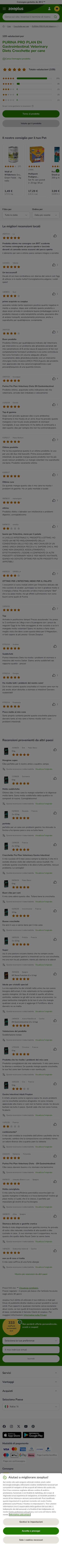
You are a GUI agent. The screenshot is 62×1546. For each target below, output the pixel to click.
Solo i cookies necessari (31, 1539)
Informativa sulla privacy (19, 1514)
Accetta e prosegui (31, 1530)
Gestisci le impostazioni (31, 1521)
